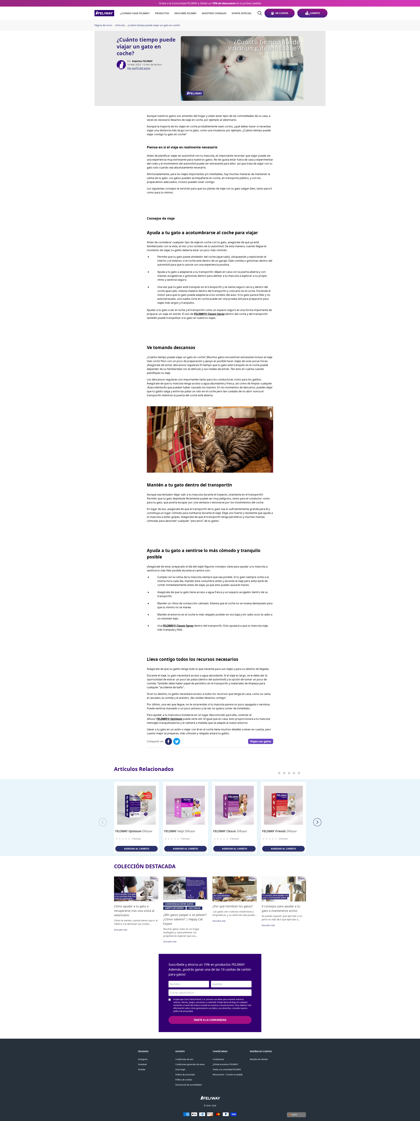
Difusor (133, 831)
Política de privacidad (185, 1074)
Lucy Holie (194, 908)
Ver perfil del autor (139, 68)
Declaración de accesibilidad (188, 1084)
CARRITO (315, 13)
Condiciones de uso (184, 1059)
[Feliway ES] (104, 13)
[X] (176, 741)
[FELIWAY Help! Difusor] (185, 805)
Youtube (141, 1069)
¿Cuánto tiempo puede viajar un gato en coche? (154, 25)
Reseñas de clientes (259, 1059)
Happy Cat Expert (174, 908)
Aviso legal (180, 1069)
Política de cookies (183, 1079)
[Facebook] (168, 741)
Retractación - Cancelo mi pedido (228, 1074)
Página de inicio (103, 25)
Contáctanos (218, 1059)
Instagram (142, 1059)
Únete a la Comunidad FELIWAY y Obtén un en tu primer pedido (210, 3)
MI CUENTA (281, 13)
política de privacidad (183, 1011)
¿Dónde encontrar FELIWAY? (225, 1064)
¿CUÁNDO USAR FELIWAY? (135, 13)
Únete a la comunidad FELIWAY (227, 1069)
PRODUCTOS (162, 13)
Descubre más (120, 929)
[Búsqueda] (260, 13)
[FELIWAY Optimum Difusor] (136, 805)
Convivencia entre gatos (179, 904)
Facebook (142, 1064)
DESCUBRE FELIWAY (185, 13)
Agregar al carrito (136, 848)
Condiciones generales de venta (190, 1064)
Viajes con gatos (260, 741)
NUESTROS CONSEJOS (214, 13)
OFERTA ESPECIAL (242, 13)
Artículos (120, 25)
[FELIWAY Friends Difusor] (283, 805)
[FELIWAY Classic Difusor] (234, 805)
